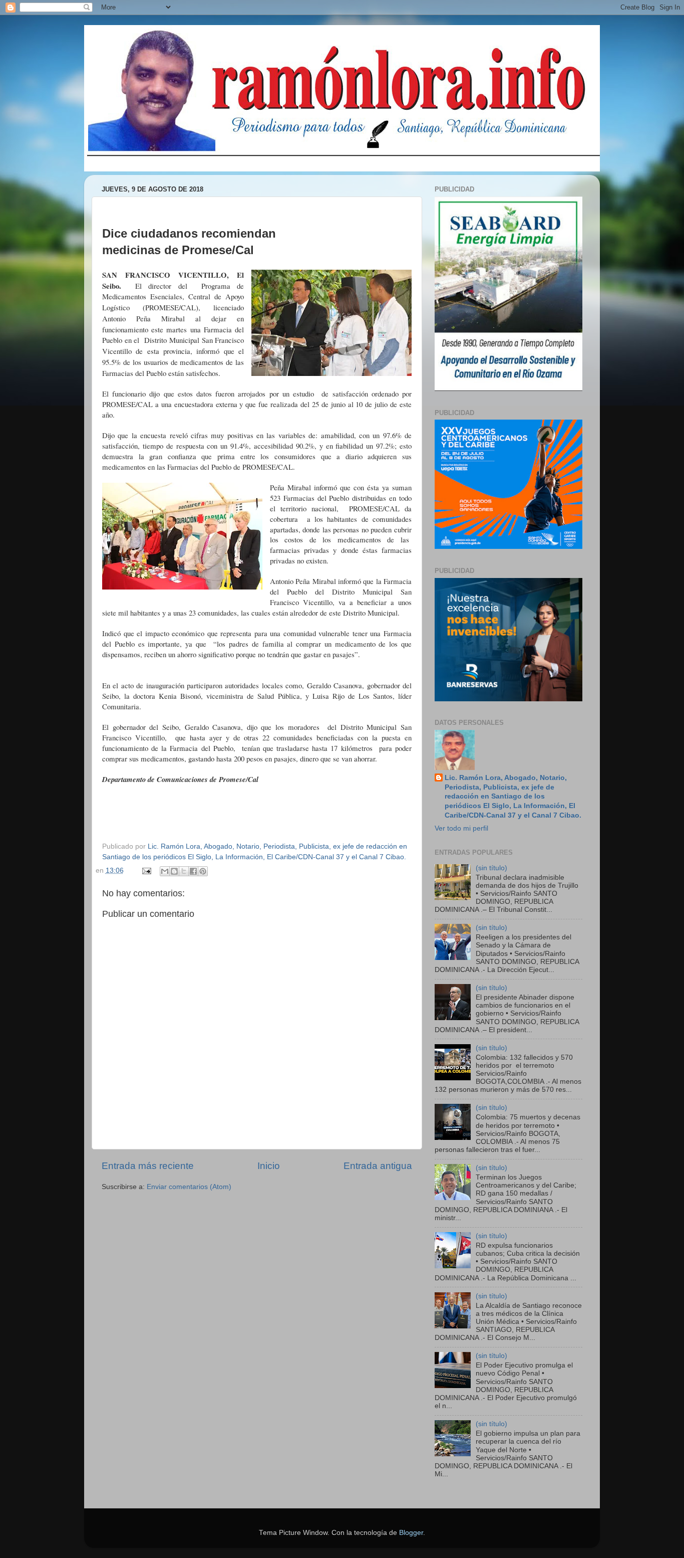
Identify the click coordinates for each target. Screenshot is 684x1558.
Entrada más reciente (148, 1165)
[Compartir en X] (184, 871)
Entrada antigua (378, 1165)
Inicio (268, 1165)
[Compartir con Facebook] (193, 871)
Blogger (411, 1532)
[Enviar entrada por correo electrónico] (146, 870)
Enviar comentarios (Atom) (189, 1187)
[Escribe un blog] (174, 871)
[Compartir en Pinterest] (203, 871)
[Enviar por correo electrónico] (165, 871)
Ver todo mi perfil (461, 828)
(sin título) (491, 868)
